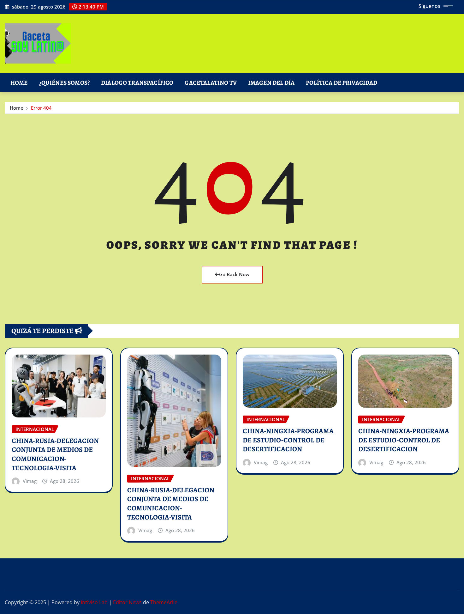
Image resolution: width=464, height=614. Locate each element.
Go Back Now (234, 274)
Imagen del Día (271, 82)
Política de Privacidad (342, 82)
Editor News (127, 602)
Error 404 (41, 108)
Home (19, 82)
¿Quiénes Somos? (64, 82)
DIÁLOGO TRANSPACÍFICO (137, 82)
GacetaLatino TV (210, 82)
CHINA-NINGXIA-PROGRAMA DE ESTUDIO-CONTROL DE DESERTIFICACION (288, 440)
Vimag (30, 481)
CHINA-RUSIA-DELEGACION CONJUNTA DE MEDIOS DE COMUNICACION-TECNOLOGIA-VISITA (55, 454)
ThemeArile (163, 602)
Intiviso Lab (94, 602)
